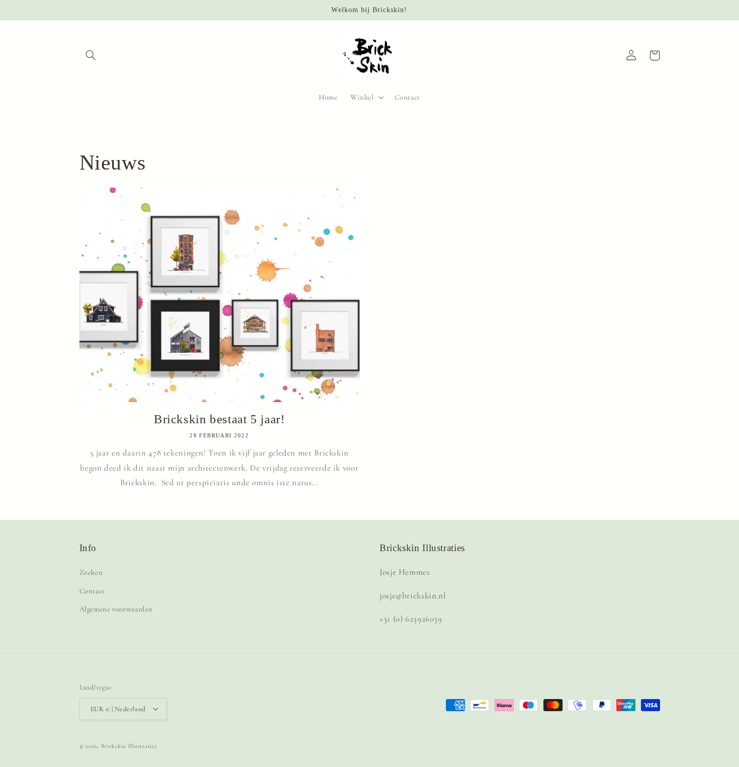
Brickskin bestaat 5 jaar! (219, 419)
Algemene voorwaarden (116, 609)
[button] (91, 55)
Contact (92, 590)
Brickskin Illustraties (129, 745)
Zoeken (91, 572)
